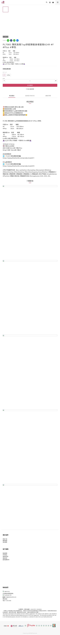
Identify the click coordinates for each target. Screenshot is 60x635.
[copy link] (17, 40)
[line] (8, 40)
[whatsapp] (14, 40)
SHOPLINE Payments (32, 633)
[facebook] (11, 40)
